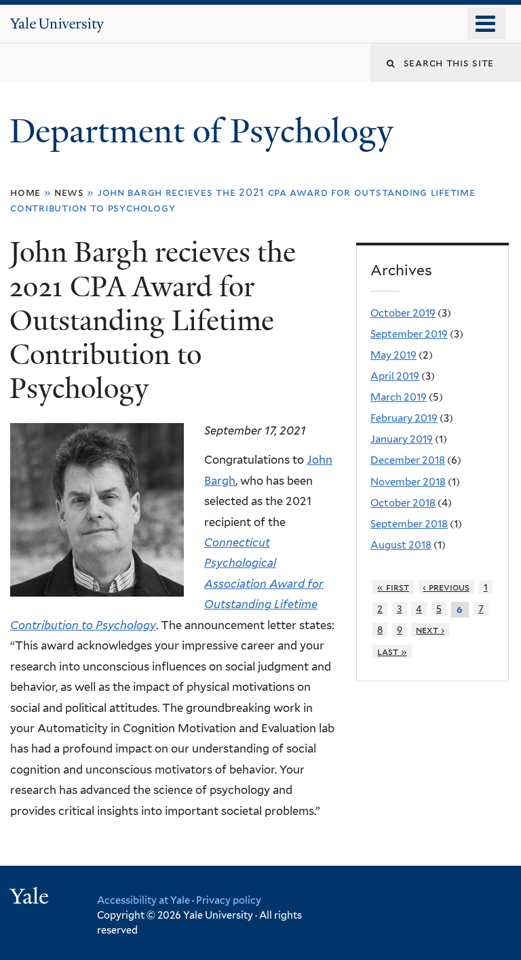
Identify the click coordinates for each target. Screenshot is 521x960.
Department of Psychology (205, 131)
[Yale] (31, 898)
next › (430, 629)
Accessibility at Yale (143, 900)
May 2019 (393, 355)
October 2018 (403, 503)
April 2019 (394, 376)
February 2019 (404, 418)
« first (393, 587)
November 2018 (408, 482)
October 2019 (403, 313)
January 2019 (401, 439)
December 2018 (407, 460)
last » (392, 651)
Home (25, 192)
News (69, 192)
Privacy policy (228, 900)
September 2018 (409, 524)
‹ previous (446, 587)
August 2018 (400, 545)
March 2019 (398, 397)
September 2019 (409, 334)
